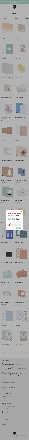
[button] (21, 212)
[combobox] (12, 225)
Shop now (19, 227)
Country (9, 223)
